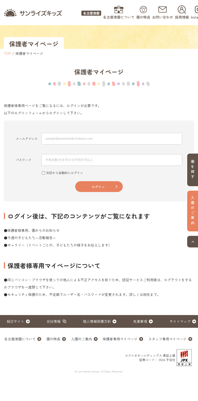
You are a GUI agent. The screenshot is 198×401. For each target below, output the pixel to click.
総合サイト (15, 321)
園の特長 (53, 338)
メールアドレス (27, 138)
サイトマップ (180, 321)
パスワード (23, 159)
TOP (7, 53)
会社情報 (54, 321)
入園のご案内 (81, 338)
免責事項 (140, 321)
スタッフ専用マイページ (167, 338)
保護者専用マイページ (120, 338)
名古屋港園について (20, 338)
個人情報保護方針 (97, 321)
